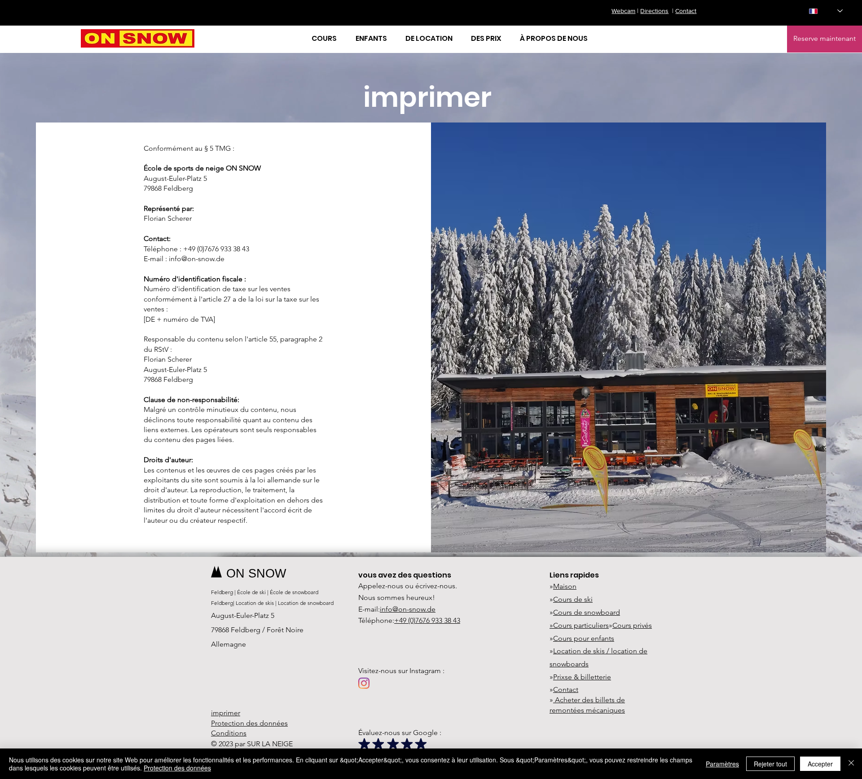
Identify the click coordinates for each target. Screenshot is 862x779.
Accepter (820, 763)
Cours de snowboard (586, 612)
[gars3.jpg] (378, 744)
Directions (654, 10)
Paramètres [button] (722, 763)
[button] (327, 38)
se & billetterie (588, 677)
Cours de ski (573, 599)
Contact (685, 10)
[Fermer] (851, 764)
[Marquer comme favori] (364, 744)
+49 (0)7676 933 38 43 (427, 620)
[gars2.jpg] (393, 744)
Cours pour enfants (583, 638)
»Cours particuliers (579, 625)
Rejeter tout (770, 763)
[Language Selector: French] (825, 11)
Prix (559, 677)
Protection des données (177, 767)
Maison (564, 586)
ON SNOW (256, 573)
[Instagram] (363, 683)
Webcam (623, 10)
